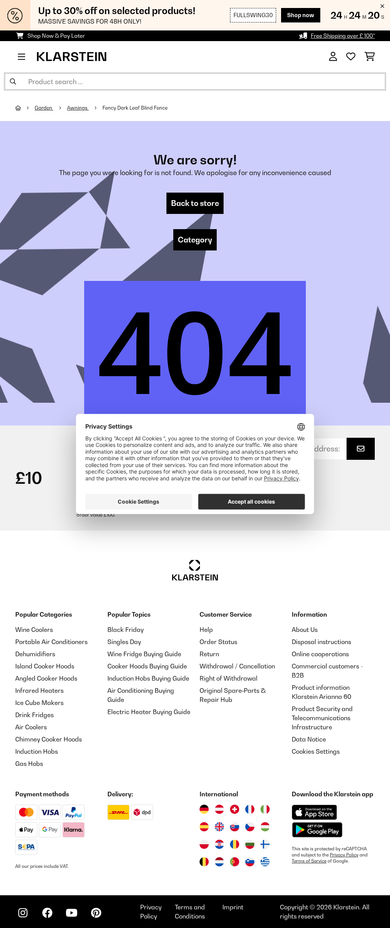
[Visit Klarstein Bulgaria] (249, 844)
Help (206, 629)
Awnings (78, 108)
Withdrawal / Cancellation (237, 666)
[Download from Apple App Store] (314, 812)
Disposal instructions (321, 642)
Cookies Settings (316, 751)
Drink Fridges (34, 715)
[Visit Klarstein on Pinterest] (96, 912)
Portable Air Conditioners (51, 642)
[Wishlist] (350, 57)
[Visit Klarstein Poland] (204, 844)
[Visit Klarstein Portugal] (234, 861)
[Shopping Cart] (369, 57)
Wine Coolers (34, 629)
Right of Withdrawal (228, 678)
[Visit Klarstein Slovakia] (234, 826)
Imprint (232, 907)
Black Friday (125, 629)
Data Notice (309, 739)
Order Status (218, 642)
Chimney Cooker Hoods (48, 739)
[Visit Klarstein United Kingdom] (219, 826)
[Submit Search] (13, 81)
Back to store (195, 203)
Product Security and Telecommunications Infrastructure (322, 718)
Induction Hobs (36, 751)
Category (195, 239)
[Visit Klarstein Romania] (234, 844)
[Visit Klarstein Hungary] (265, 826)
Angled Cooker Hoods (46, 678)
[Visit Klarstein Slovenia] (249, 861)
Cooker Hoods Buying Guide (147, 666)
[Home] (25, 108)
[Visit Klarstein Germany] (204, 809)
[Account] (333, 57)
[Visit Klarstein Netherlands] (219, 861)
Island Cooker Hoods (44, 666)
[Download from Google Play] (317, 829)
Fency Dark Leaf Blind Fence (135, 108)
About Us (305, 629)
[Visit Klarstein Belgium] (204, 861)
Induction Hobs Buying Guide (148, 678)
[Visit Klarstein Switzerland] (234, 809)
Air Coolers (31, 727)
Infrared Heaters (39, 690)
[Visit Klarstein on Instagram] (22, 912)
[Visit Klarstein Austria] (219, 809)
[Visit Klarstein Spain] (204, 826)
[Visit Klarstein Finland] (265, 844)
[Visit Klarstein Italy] (265, 809)
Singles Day (124, 642)
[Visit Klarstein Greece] (265, 862)
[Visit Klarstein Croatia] (219, 844)
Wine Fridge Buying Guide (144, 654)
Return (209, 654)
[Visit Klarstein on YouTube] (71, 912)
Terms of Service (309, 861)
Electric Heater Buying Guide (148, 712)
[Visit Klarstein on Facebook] (47, 912)
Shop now (300, 15)
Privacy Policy (344, 855)
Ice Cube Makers (39, 702)
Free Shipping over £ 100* (343, 35)
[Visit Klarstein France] (249, 809)
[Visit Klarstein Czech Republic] (249, 826)
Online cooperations (320, 654)
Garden (44, 108)
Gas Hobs (29, 763)
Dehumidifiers (35, 654)
